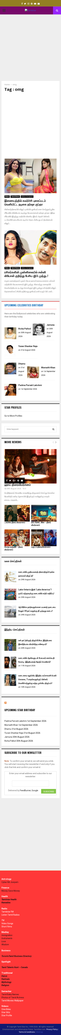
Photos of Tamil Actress (12, 997)
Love (3, 941)
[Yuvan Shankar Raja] (10, 356)
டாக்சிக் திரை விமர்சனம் (14, 522)
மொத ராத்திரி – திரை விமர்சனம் (13, 548)
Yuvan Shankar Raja (27, 346)
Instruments (6, 938)
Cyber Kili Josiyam (9, 882)
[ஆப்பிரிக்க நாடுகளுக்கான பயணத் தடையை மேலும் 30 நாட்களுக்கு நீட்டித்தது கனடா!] (10, 617)
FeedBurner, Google (29, 790)
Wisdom (5, 944)
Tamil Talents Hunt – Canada (14, 967)
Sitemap (39, 1032)
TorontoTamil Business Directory (16, 956)
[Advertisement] (30, 47)
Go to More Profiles (13, 416)
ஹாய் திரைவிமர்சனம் (17, 484)
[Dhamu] (10, 373)
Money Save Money (10, 891)
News (7, 196)
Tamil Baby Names (10, 994)
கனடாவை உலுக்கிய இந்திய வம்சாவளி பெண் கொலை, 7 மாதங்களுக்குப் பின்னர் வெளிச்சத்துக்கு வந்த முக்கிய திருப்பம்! (37, 679)
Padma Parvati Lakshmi (30, 385)
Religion (5, 985)
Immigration (6, 935)
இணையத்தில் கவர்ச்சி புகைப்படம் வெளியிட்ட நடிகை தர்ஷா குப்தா (25, 202)
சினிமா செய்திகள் (27, 196)
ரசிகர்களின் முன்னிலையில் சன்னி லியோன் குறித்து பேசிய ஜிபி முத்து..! (26, 274)
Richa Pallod (24, 329)
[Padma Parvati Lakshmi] (10, 395)
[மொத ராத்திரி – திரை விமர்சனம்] (17, 537)
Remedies (6, 902)
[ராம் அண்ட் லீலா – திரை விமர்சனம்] (44, 513)
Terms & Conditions (27, 1032)
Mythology (6, 982)
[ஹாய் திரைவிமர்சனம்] (30, 466)
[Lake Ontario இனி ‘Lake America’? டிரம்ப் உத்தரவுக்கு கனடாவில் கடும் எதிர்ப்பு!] (10, 599)
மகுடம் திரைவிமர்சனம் (40, 547)
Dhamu (21, 364)
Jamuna (50, 325)
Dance (4, 976)
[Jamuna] (39, 334)
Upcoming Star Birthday (19, 710)
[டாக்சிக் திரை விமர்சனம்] (17, 513)
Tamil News (15, 196)
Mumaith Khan (48, 367)
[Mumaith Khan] (33, 377)
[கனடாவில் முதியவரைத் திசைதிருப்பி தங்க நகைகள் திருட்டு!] (10, 582)
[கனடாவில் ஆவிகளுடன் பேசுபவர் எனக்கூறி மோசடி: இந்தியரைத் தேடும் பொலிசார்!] (10, 668)
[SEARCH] (53, 429)
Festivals (5, 979)
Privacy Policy (52, 1029)
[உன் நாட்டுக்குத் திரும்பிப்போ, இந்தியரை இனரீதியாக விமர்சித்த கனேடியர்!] (10, 650)
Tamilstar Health (9, 899)
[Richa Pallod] (10, 338)
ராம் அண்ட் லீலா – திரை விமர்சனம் (41, 524)
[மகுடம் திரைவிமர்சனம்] (44, 537)
